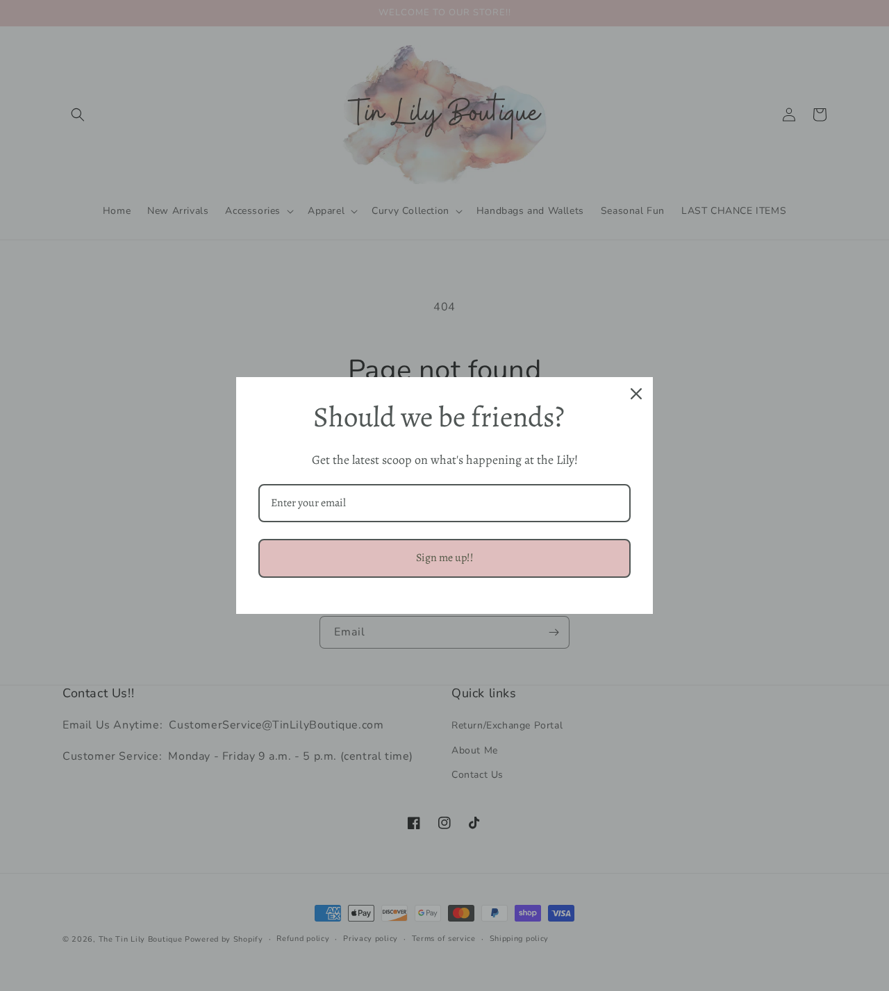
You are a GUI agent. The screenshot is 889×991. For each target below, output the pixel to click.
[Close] (636, 393)
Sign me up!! (445, 557)
